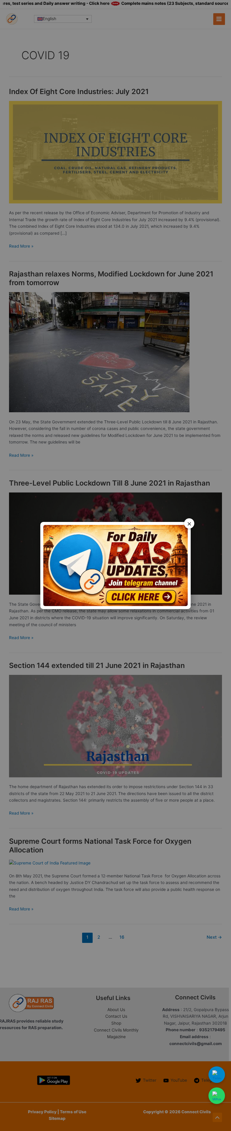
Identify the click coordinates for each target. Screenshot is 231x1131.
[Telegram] (216, 1074)
